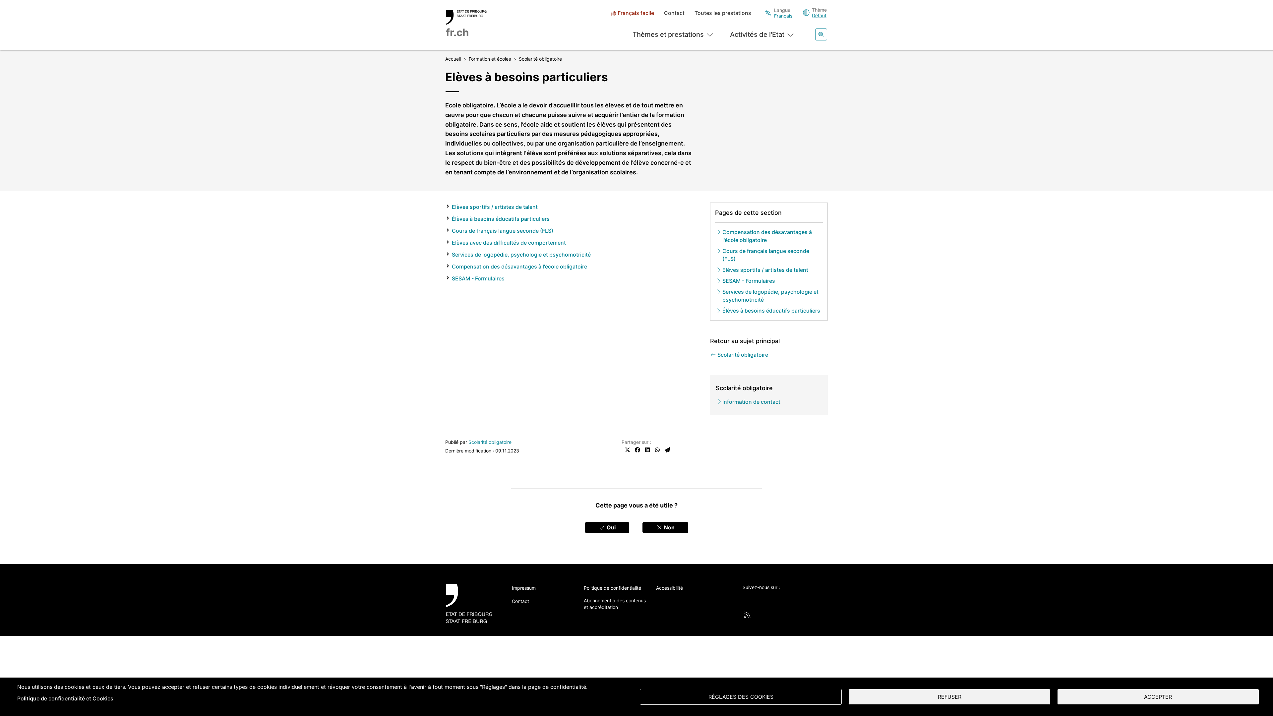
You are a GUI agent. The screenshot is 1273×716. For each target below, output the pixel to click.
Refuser (949, 696)
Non (669, 527)
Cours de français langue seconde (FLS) (502, 230)
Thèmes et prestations (668, 34)
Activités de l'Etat (757, 34)
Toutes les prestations (723, 13)
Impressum (524, 588)
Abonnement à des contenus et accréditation (615, 604)
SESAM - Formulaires (478, 278)
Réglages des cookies (740, 696)
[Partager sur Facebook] (637, 449)
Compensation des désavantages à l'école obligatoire (519, 266)
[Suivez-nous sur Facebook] (764, 598)
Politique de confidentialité (612, 588)
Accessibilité (669, 588)
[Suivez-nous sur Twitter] (746, 598)
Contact (674, 13)
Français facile (636, 13)
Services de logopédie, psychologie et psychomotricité (521, 254)
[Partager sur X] (627, 449)
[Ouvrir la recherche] (821, 34)
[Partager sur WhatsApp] (657, 449)
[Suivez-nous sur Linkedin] (782, 598)
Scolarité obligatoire (490, 442)
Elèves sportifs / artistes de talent (495, 207)
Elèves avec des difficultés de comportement (509, 242)
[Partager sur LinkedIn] (647, 449)
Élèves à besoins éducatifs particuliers (501, 218)
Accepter (1158, 696)
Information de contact (751, 401)
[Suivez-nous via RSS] (747, 615)
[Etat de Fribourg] (471, 603)
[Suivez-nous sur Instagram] (801, 598)
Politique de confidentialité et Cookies (65, 698)
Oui (610, 527)
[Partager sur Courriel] (667, 449)
